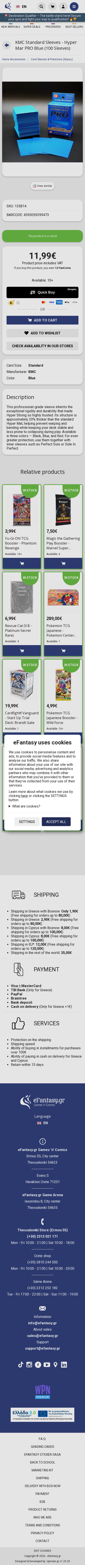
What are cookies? (26, 806)
